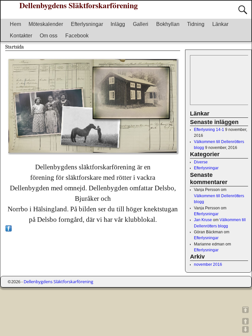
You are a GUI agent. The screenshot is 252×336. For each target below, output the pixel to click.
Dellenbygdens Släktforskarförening (58, 281)
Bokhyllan (167, 24)
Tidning (195, 24)
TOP (245, 309)
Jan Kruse (203, 220)
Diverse (201, 162)
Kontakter (21, 35)
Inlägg (118, 24)
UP (245, 321)
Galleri (140, 24)
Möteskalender (46, 24)
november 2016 (208, 264)
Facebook (77, 35)
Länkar (220, 24)
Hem (15, 24)
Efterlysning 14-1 (209, 129)
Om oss (48, 35)
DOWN (245, 329)
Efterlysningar (87, 24)
